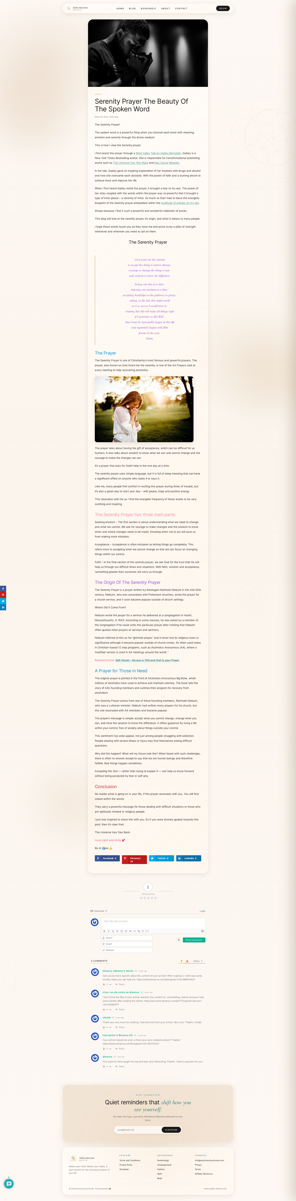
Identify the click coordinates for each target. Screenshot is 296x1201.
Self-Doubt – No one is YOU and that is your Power (147, 660)
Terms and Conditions (129, 1160)
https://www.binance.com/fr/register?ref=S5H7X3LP (131, 1043)
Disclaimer (124, 1169)
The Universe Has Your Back (130, 162)
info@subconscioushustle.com (209, 1160)
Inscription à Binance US (118, 1035)
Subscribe (171, 1130)
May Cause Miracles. (167, 162)
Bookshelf (148, 8)
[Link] (139, 931)
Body (159, 1178)
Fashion (161, 1169)
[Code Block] (134, 931)
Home (120, 8)
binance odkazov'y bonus (118, 970)
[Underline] (113, 931)
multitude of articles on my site (180, 203)
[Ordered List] (121, 931)
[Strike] (117, 931)
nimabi (107, 1017)
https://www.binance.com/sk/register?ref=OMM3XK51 (166, 979)
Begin (223, 8)
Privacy (198, 1165)
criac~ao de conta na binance (121, 992)
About (165, 8)
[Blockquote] (130, 931)
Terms (198, 1169)
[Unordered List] (126, 931)
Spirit (99, 94)
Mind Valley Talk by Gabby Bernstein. (159, 153)
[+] (147, 931)
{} (143, 931)
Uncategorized (164, 1165)
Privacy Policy (125, 1165)
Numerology (163, 1160)
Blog (132, 8)
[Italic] (109, 931)
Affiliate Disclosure (204, 1174)
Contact (181, 8)
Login (202, 911)
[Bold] (104, 931)
